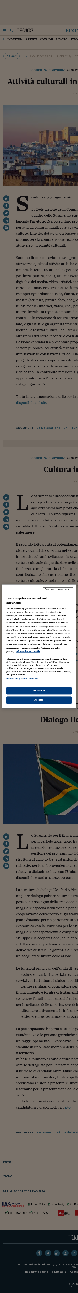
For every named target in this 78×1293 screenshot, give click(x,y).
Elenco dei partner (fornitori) (22, 678)
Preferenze (39, 691)
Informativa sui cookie (28, 651)
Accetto (39, 700)
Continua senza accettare (58, 589)
